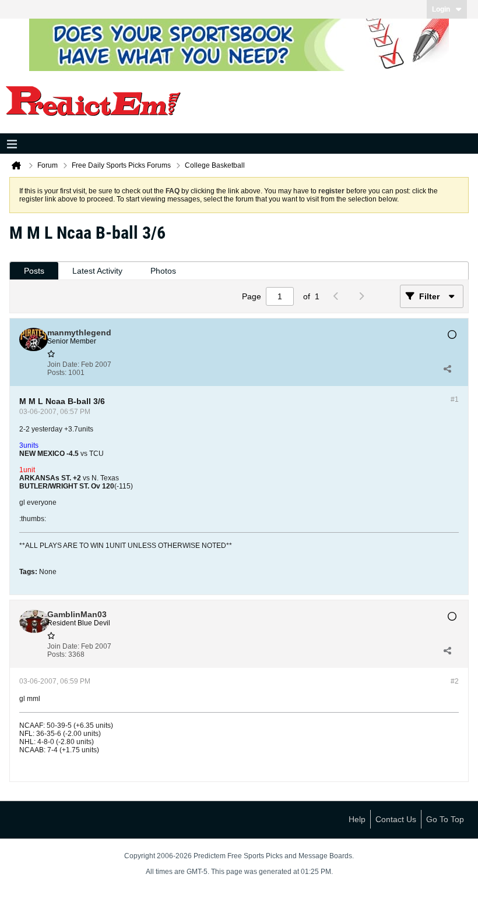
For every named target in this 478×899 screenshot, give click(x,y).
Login (441, 9)
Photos (163, 270)
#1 (455, 399)
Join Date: (63, 364)
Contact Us (395, 819)
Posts (34, 270)
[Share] (447, 368)
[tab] (34, 271)
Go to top (445, 819)
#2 (455, 681)
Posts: (56, 373)
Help (357, 819)
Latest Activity (97, 270)
